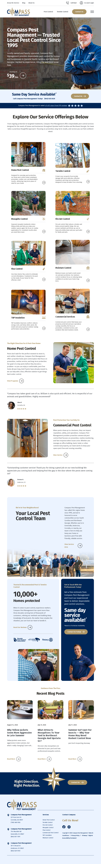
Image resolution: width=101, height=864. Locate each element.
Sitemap (84, 835)
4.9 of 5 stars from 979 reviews (56, 105)
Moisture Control (48, 838)
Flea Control (46, 830)
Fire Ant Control (48, 825)
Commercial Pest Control (50, 833)
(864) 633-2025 (49, 99)
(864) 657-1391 (15, 836)
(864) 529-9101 (15, 851)
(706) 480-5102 (15, 822)
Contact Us (79, 12)
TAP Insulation (47, 835)
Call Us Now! (70, 820)
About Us (31, 3)
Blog (23, 3)
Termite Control (47, 822)
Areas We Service (13, 3)
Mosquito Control (48, 827)
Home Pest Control (49, 820)
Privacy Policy (75, 835)
